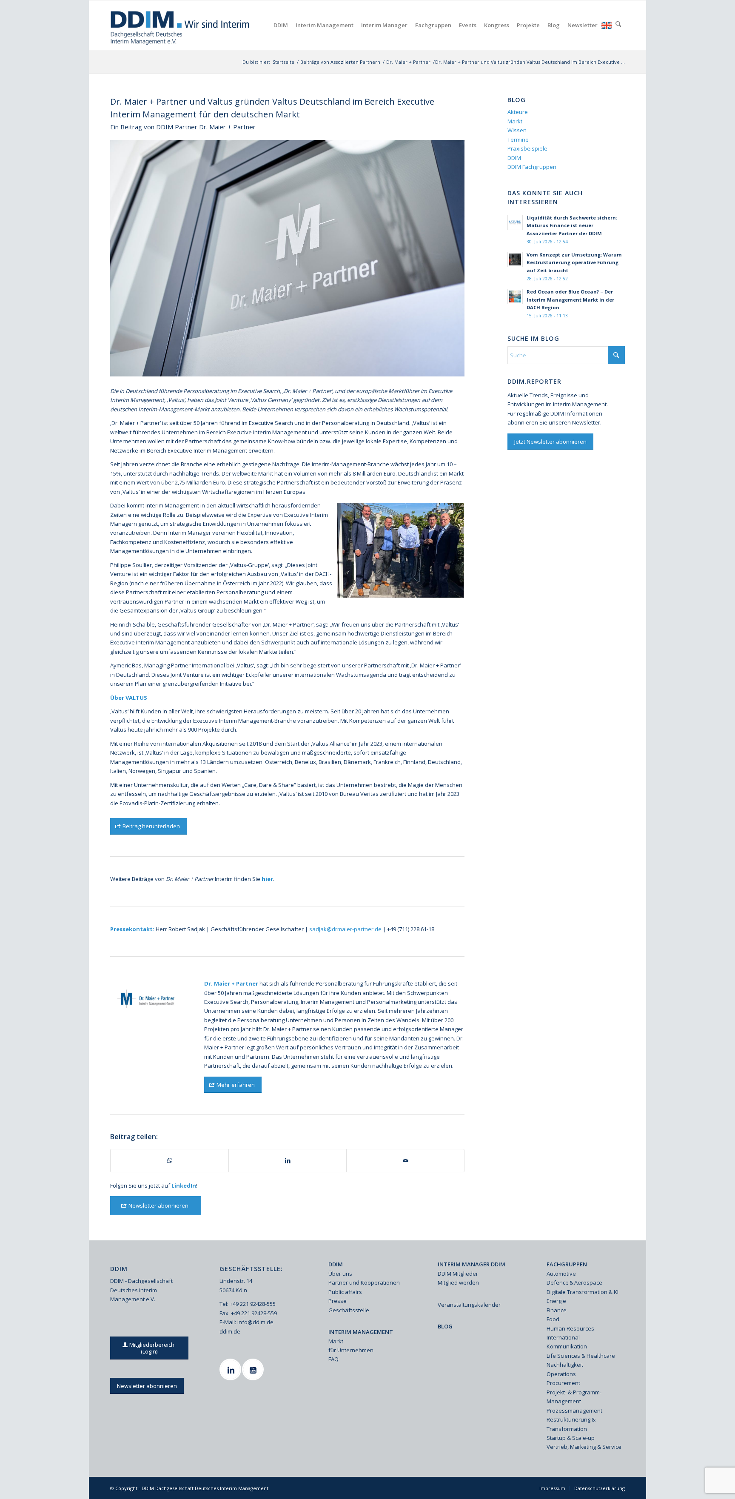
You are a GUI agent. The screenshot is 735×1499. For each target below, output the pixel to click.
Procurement (563, 1383)
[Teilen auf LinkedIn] (287, 1160)
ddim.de (229, 1331)
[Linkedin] (231, 1369)
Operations (561, 1374)
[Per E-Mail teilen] (405, 1160)
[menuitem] (281, 25)
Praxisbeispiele (527, 148)
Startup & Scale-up (571, 1438)
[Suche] (618, 25)
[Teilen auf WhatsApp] (169, 1160)
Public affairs (345, 1292)
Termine (518, 139)
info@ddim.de (255, 1322)
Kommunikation (567, 1346)
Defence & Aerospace (574, 1282)
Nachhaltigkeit (565, 1364)
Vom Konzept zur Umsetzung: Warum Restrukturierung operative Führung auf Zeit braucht (574, 262)
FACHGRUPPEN (567, 1264)
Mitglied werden (458, 1282)
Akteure (517, 112)
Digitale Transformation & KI (582, 1292)
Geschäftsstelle (348, 1310)
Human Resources (570, 1328)
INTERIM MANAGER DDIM (471, 1264)
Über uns (340, 1273)
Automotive (561, 1273)
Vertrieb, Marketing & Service (584, 1447)
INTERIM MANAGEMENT (360, 1332)
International (563, 1337)
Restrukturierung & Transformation (571, 1424)
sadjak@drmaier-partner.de (345, 929)
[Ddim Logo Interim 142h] (180, 25)
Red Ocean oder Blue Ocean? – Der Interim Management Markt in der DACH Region (570, 299)
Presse (337, 1301)
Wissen (517, 130)
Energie (556, 1301)
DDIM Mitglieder (458, 1273)
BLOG (445, 1326)
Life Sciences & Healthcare (581, 1355)
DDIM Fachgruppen (531, 167)
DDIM (514, 158)
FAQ (333, 1359)
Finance (557, 1310)
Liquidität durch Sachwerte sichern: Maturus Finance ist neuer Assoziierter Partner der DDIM (572, 225)
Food (553, 1319)
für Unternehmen (350, 1350)
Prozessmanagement (574, 1410)
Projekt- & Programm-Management (574, 1396)
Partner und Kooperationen (364, 1282)
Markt (514, 121)
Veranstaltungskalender (469, 1304)
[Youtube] (254, 1369)
